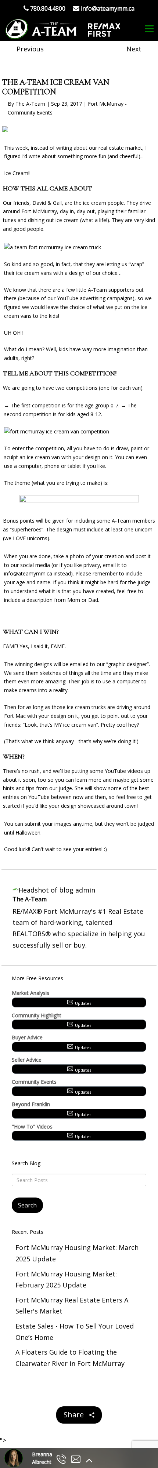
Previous (30, 48)
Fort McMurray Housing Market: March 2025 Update (77, 1253)
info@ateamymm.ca (28, 573)
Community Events (34, 1081)
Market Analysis (30, 992)
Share (75, 1415)
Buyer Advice (27, 1037)
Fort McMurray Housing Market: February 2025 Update (66, 1279)
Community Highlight (36, 1015)
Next (133, 48)
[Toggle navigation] (149, 29)
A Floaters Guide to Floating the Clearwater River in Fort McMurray (70, 1358)
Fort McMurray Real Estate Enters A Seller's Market (71, 1306)
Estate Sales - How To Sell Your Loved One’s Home (74, 1332)
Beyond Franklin (31, 1104)
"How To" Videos (32, 1126)
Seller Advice (27, 1059)
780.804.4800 (47, 8)
